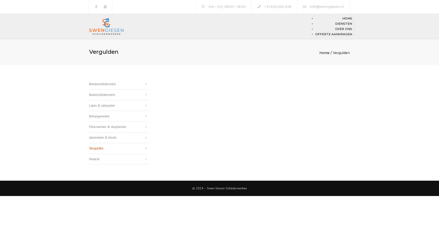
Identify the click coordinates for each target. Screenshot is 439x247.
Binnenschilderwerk (102, 84)
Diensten (343, 23)
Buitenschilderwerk (102, 95)
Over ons (343, 29)
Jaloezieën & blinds (103, 137)
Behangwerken (99, 116)
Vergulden (96, 148)
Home (347, 18)
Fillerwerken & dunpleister (107, 127)
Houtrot (94, 159)
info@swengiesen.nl (327, 7)
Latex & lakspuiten (102, 105)
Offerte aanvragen (333, 34)
